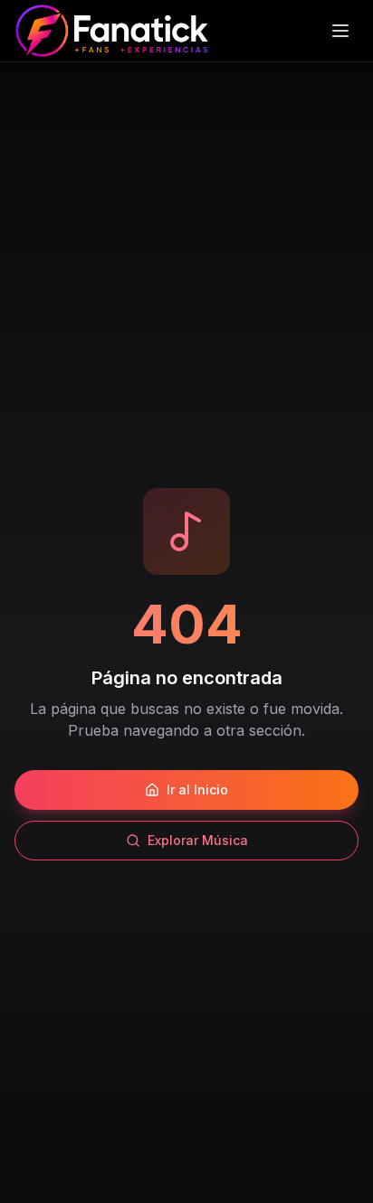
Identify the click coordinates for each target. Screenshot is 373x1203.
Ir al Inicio (197, 789)
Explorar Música (198, 840)
